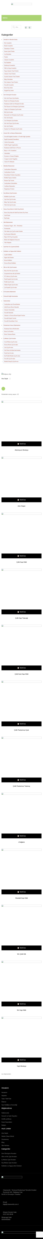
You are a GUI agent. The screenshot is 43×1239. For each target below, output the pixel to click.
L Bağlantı (21, 842)
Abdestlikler (7, 153)
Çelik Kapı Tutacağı (21, 618)
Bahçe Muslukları (8, 79)
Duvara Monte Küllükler (10, 263)
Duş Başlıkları (7, 62)
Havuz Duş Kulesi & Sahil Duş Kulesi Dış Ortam (16, 212)
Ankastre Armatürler (9, 59)
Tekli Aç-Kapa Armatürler (10, 68)
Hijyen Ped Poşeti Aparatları (11, 237)
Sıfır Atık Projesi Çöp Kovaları (11, 123)
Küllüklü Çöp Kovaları (9, 196)
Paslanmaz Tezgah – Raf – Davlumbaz (13, 225)
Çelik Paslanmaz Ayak (21, 730)
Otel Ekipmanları (8, 222)
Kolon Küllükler (8, 260)
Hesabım (4, 1092)
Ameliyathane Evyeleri (9, 172)
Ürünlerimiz (5, 1139)
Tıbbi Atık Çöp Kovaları (10, 205)
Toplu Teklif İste (6, 1098)
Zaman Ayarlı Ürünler (9, 51)
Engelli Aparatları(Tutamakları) (11, 139)
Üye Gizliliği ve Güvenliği (9, 1105)
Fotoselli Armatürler (9, 85)
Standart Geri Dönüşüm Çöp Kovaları (13, 129)
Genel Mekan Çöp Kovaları (10, 342)
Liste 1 (7, 388)
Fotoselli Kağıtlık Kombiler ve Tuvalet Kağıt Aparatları (17, 136)
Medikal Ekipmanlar (9, 166)
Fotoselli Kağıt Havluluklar (11, 296)
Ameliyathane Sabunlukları (10, 183)
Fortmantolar (7, 228)
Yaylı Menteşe (21, 1066)
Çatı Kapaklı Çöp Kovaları (10, 287)
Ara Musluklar (7, 54)
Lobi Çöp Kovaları (8, 347)
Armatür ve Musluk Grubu (10, 39)
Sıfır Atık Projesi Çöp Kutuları (11, 98)
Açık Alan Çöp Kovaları (10, 199)
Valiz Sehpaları (7, 242)
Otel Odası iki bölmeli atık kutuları (12, 350)
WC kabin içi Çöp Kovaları (10, 276)
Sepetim (4, 1095)
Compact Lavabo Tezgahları (10, 159)
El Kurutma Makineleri (10, 291)
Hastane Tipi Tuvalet (9, 180)
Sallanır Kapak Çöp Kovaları (11, 284)
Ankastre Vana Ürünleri (10, 73)
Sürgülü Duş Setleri (9, 90)
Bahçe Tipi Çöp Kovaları (10, 202)
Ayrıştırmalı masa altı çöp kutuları (12, 273)
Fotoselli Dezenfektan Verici (11, 321)
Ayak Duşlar (7, 215)
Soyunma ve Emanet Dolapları (11, 156)
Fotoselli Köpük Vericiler (10, 318)
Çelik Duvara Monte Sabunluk (11, 307)
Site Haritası (5, 1145)
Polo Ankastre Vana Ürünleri (11, 82)
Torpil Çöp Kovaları (9, 353)
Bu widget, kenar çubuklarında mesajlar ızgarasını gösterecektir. (3, 388)
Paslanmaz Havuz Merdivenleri (11, 328)
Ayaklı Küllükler (8, 254)
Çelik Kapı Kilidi (21, 562)
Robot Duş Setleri (8, 87)
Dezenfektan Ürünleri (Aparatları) (12, 175)
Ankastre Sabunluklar (9, 310)
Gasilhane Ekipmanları (9, 186)
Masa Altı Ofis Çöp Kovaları (11, 270)
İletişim (4, 1125)
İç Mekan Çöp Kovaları (10, 338)
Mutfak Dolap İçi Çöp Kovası (11, 361)
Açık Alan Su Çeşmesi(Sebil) (11, 246)
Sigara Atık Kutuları (9, 257)
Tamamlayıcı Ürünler (9, 48)
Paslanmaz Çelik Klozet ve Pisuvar (12, 147)
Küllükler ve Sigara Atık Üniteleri (12, 251)
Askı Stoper (21, 506)
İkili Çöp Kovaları (8, 112)
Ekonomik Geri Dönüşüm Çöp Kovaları (13, 115)
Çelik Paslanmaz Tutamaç (21, 786)
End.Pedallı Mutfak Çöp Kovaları (12, 356)
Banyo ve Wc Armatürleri (10, 150)
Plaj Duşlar (7, 218)
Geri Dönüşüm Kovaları (10, 94)
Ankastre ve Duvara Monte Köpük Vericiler (14, 315)
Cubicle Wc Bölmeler (9, 161)
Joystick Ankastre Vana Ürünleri (12, 76)
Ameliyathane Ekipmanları (10, 169)
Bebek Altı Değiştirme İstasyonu (12, 239)
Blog (3, 1142)
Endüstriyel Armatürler (9, 65)
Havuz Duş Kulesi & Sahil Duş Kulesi (14, 209)
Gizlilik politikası (6, 1119)
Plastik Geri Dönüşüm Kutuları (11, 101)
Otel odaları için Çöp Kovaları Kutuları (13, 231)
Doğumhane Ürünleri (9, 189)
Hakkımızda (5, 1113)
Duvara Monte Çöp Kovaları (11, 344)
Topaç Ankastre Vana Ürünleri (11, 71)
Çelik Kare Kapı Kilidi (21, 674)
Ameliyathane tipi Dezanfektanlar (12, 304)
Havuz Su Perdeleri (8, 331)
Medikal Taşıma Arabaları (10, 177)
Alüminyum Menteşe (21, 450)
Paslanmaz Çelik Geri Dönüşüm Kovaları (14, 103)
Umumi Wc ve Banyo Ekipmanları (13, 133)
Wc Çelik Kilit (21, 954)
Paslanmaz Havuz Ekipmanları (12, 325)
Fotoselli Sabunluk (8, 312)
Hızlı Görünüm (20, 424)
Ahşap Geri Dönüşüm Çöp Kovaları (12, 109)
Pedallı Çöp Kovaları (9, 282)
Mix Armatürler (8, 43)
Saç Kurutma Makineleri (10, 234)
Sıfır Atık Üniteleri (8, 126)
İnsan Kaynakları (7, 1122)
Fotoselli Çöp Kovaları (9, 358)
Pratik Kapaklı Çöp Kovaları (11, 279)
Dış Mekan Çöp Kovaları (10, 193)
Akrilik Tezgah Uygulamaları (11, 145)
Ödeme (4, 1102)
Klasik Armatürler (8, 45)
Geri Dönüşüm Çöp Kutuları (11, 120)
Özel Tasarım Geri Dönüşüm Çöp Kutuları (14, 106)
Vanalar (6, 57)
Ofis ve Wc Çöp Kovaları (10, 267)
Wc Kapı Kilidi (21, 1010)
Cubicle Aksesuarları (9, 142)
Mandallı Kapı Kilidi (21, 898)
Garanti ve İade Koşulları (9, 1116)
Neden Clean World (8, 1136)
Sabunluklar (7, 301)
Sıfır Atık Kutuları (8, 117)
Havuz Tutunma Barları (9, 334)
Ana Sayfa (5, 378)
